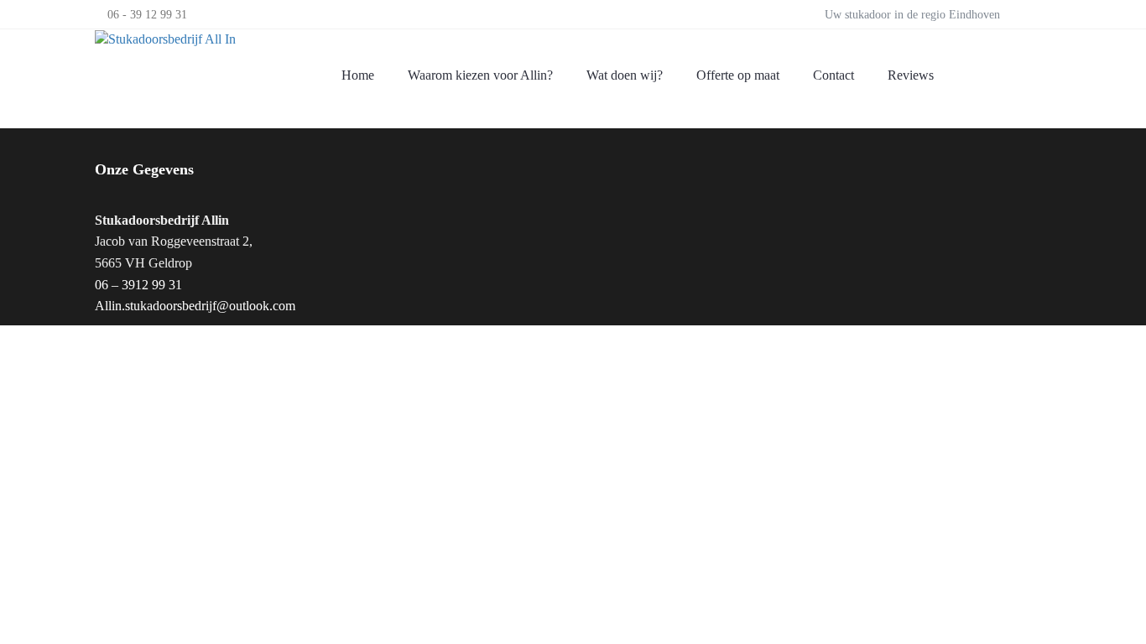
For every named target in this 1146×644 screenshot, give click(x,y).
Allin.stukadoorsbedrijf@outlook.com (195, 306)
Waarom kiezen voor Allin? (480, 75)
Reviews (911, 75)
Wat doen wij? (624, 75)
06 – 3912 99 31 (138, 285)
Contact (833, 75)
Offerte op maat (737, 75)
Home (357, 75)
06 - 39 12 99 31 (147, 14)
